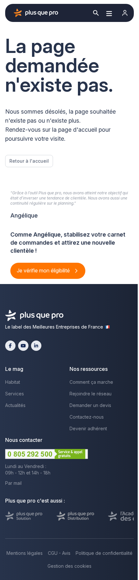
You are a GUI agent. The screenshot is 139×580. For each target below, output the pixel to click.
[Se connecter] (124, 12)
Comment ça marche (91, 382)
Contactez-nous (87, 417)
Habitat (12, 382)
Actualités (15, 405)
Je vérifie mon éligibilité (44, 270)
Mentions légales (24, 553)
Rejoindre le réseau (91, 393)
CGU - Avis (59, 553)
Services (14, 393)
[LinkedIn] (36, 346)
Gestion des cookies (69, 566)
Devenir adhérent (88, 428)
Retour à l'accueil (29, 161)
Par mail (13, 483)
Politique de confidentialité (104, 553)
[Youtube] (23, 346)
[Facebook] (10, 346)
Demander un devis (90, 405)
